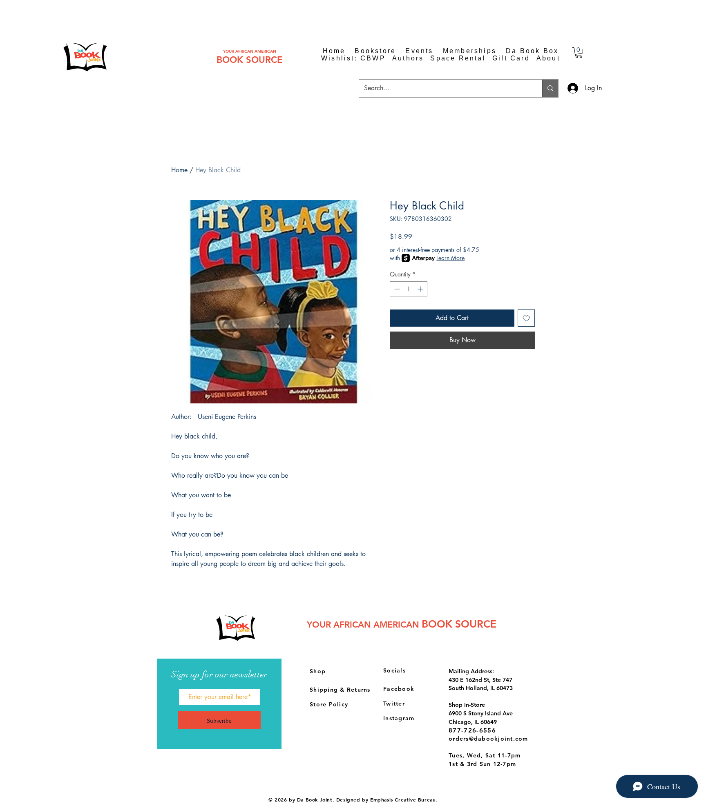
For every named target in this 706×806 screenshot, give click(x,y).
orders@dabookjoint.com (488, 738)
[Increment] (421, 289)
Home (179, 170)
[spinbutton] (408, 289)
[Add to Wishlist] (526, 318)
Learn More (450, 258)
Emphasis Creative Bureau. (404, 799)
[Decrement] (396, 289)
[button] (578, 52)
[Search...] (550, 88)
